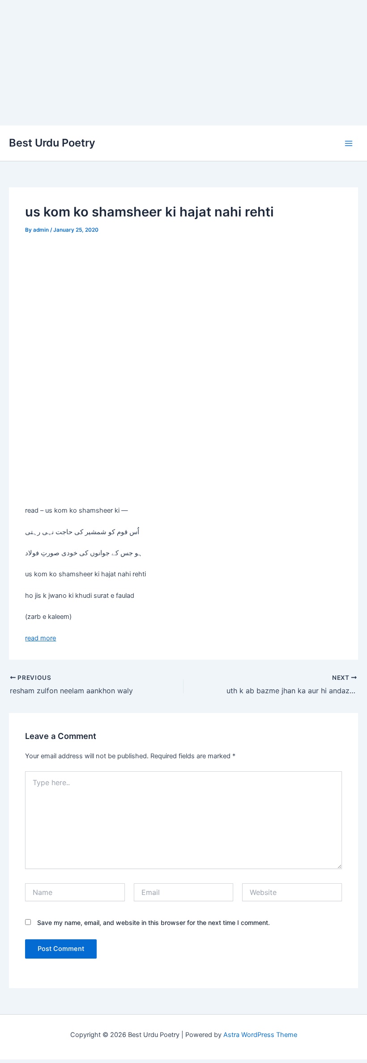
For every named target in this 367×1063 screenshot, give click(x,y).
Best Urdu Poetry (52, 142)
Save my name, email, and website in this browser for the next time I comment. (153, 922)
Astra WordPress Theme (260, 1035)
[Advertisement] (183, 62)
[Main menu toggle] (348, 143)
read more (40, 638)
